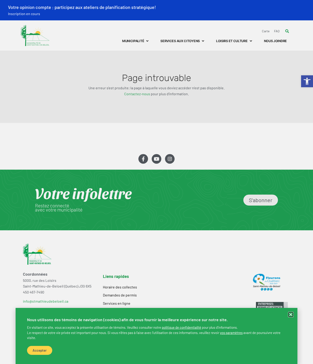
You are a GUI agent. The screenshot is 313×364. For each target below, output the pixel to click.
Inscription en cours (24, 13)
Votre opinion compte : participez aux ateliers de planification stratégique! (82, 7)
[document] (156, 182)
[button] (291, 314)
